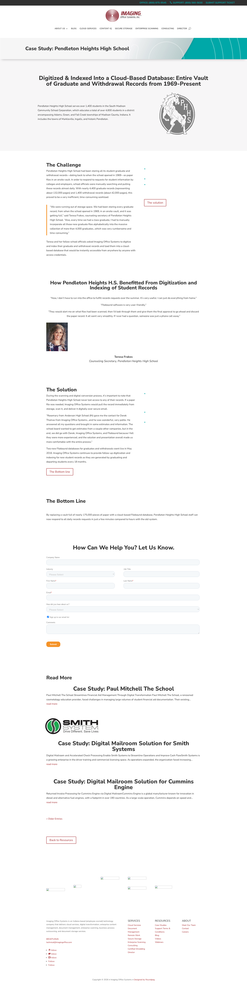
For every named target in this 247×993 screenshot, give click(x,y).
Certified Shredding (136, 949)
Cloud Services (88, 28)
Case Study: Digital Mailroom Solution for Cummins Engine (123, 784)
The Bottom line (59, 472)
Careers (185, 932)
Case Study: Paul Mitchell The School (123, 689)
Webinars (159, 942)
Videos (158, 938)
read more (51, 703)
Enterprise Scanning (147, 28)
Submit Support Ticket (220, 3)
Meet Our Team (189, 925)
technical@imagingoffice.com (59, 942)
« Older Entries (54, 818)
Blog (73, 28)
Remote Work (134, 935)
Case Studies (161, 925)
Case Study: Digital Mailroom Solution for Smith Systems (123, 746)
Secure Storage (123, 28)
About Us (60, 28)
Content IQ (106, 28)
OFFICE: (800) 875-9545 (153, 3)
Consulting (167, 28)
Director (182, 28)
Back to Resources (61, 840)
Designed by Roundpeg (144, 979)
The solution (155, 203)
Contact (185, 928)
